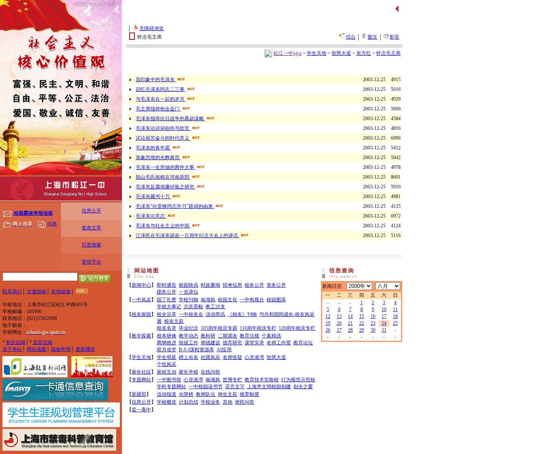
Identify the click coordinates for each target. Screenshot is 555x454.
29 (361, 330)
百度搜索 (91, 245)
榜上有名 (188, 357)
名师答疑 (232, 357)
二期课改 (227, 336)
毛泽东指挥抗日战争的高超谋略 (170, 118)
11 (395, 309)
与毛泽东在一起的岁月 (161, 99)
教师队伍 (205, 394)
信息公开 (91, 211)
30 (373, 330)
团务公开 (166, 292)
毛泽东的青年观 (153, 148)
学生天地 (316, 53)
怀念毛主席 (388, 53)
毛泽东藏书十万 (153, 196)
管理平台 (91, 262)
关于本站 (12, 349)
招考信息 (232, 285)
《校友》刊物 (242, 314)
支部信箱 (42, 342)
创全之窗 (303, 386)
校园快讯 (188, 285)
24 (384, 323)
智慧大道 (341, 53)
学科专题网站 (171, 386)
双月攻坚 (166, 349)
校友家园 (141, 314)
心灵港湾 (254, 357)
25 (395, 323)
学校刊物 (188, 300)
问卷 (52, 224)
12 (327, 316)
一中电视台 (252, 300)
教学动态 (188, 336)
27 (339, 330)
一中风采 (141, 300)
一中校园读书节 (206, 386)
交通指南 (36, 291)
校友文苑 (174, 321)
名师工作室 (279, 343)
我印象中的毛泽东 (156, 79)
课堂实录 (254, 343)
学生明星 (166, 357)
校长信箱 (16, 342)
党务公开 (276, 285)
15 (361, 316)
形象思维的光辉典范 (158, 157)
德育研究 (232, 343)
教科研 (208, 336)
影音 (394, 37)
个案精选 (271, 336)
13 (339, 316)
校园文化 (227, 300)
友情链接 (61, 291)
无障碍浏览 (151, 28)
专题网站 (141, 380)
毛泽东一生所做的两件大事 (165, 167)
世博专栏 (232, 380)
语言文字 (235, 386)
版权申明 (61, 349)
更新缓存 (85, 349)
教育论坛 (303, 343)
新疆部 (139, 394)
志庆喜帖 (193, 306)
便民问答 (244, 402)
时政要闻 (210, 285)
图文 (372, 37)
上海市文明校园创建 (269, 386)
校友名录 (166, 328)
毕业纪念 (188, 328)
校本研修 (166, 336)
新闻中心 (141, 285)
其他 (227, 402)
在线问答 (210, 372)
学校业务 (210, 402)
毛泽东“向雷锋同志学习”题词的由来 (175, 206)
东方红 (363, 53)
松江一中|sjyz (287, 53)
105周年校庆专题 (219, 328)
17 (384, 316)
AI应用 (224, 349)
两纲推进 (166, 343)
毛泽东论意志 (151, 216)
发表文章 (91, 228)
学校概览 (166, 402)
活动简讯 (215, 314)
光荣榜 (186, 394)
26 (327, 330)
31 (384, 330)
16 (373, 316)
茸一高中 (141, 410)
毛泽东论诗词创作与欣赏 (163, 128)
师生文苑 (227, 394)
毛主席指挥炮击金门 (158, 109)
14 (350, 316)
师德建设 (210, 343)
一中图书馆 (169, 380)
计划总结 (188, 402)
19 (327, 323)
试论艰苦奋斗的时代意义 (163, 138)
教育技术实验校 (262, 380)
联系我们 (12, 291)
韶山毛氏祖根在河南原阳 (163, 177)
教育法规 (249, 336)
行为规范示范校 (298, 380)
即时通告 (166, 285)
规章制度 (249, 394)
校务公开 (254, 285)
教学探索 (141, 336)
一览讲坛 (188, 292)
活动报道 (166, 394)
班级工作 (188, 343)
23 (373, 323)
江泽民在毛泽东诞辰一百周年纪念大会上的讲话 (187, 235)
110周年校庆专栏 (258, 328)
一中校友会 (191, 314)
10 (384, 309)
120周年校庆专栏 (297, 328)
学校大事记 (169, 306)
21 (350, 323)
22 (361, 323)
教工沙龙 (215, 306)
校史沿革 (166, 314)
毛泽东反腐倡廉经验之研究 (165, 187)
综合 (351, 37)
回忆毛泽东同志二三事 (161, 89)
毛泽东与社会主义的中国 (163, 226)
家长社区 (141, 372)
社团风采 (210, 357)
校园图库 (276, 300)
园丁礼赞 (166, 300)
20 (339, 323)
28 (350, 330)
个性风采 (166, 364)
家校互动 (166, 372)
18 (395, 316)
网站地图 (36, 349)
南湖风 (208, 300)
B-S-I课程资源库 (196, 349)
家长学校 (188, 372)
